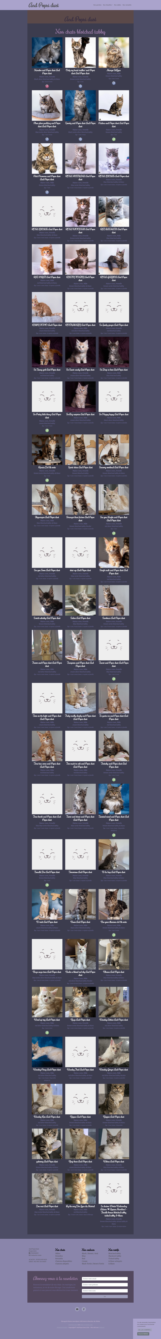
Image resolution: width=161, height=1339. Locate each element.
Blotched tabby (114, 1253)
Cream (84, 1261)
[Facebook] (84, 1309)
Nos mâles (117, 5)
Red (83, 1259)
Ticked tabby (113, 1259)
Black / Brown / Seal (90, 1253)
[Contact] (77, 1309)
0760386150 (34, 1253)
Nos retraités (127, 5)
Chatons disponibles (63, 1261)
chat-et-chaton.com (86, 1325)
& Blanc (111, 1264)
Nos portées (97, 5)
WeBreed (101, 1327)
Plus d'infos (143, 1334)
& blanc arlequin (115, 1261)
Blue (84, 1256)
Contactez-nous (35, 1255)
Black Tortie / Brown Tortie (93, 1264)
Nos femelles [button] (107, 5)
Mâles (57, 1253)
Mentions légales (62, 1327)
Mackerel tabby (114, 1256)
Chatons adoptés (62, 1264)
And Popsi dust (44, 5)
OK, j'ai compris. (144, 1330)
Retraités (59, 1259)
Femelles (59, 1256)
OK (105, 1296)
